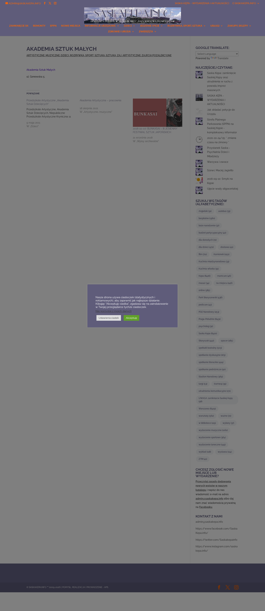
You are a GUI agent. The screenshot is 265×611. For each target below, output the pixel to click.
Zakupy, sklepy (238, 25)
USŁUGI (214, 25)
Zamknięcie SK (18, 25)
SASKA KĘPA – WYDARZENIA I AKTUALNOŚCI (202, 3)
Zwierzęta (146, 31)
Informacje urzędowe (100, 25)
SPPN (53, 25)
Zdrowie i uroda (119, 31)
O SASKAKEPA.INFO (244, 3)
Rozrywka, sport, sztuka (184, 25)
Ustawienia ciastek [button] (109, 318)
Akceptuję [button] (131, 318)
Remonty (39, 25)
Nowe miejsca (70, 25)
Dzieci (128, 25)
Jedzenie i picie (149, 25)
